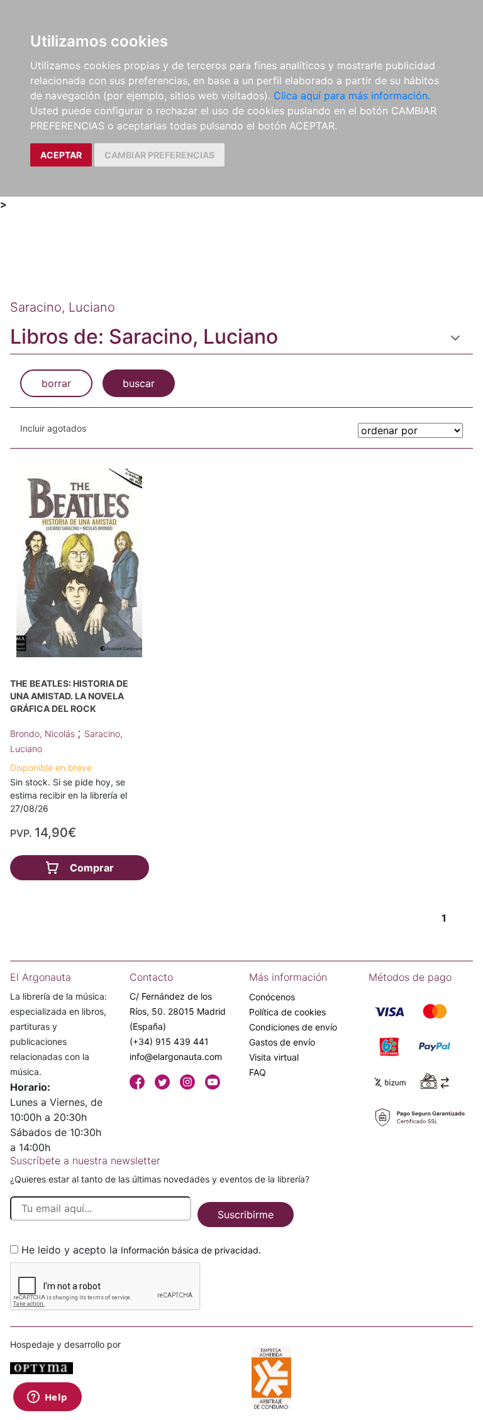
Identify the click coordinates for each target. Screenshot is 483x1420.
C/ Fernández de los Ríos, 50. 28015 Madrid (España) (178, 1011)
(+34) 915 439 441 (169, 1041)
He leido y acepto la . (141, 1249)
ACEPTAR (61, 155)
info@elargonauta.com (176, 1056)
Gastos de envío (282, 1042)
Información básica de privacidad (189, 1250)
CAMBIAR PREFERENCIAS (159, 155)
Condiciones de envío (293, 1027)
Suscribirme (246, 1214)
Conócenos (272, 996)
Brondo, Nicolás (43, 733)
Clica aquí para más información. (352, 95)
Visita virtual (274, 1057)
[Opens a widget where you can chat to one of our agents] (47, 1398)
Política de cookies (287, 1012)
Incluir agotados (53, 428)
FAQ (257, 1072)
